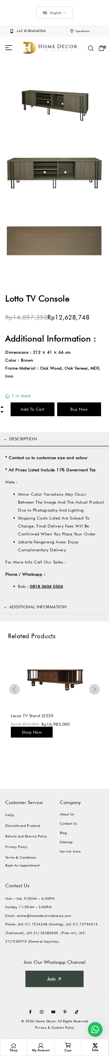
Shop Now (32, 732)
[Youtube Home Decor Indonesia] (54, 1012)
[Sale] (95, 1045)
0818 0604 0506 (46, 586)
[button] (8, 47)
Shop (13, 1050)
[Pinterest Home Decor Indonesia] (66, 1012)
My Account (40, 1050)
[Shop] (13, 1045)
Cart (68, 1050)
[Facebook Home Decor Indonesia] (31, 1012)
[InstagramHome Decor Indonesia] (43, 1012)
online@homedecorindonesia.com (44, 915)
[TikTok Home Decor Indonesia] (78, 1012)
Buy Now (79, 409)
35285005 (49, 933)
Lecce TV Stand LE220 (32, 715)
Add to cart (32, 409)
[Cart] (68, 1045)
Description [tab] (23, 438)
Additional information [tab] (38, 606)
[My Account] (40, 1045)
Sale (95, 1050)
